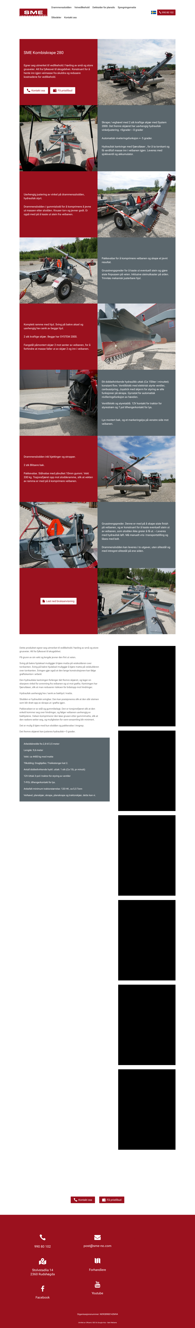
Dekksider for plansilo (103, 7)
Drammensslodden (61, 7)
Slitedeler (56, 17)
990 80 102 (168, 12)
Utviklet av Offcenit (85, 1323)
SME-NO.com (140, 1238)
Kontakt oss (70, 17)
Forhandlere (97, 1270)
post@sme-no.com (97, 1246)
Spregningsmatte (127, 7)
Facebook (43, 1297)
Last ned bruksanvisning (60, 601)
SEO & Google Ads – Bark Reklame (105, 1323)
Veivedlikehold (82, 7)
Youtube (97, 1293)
